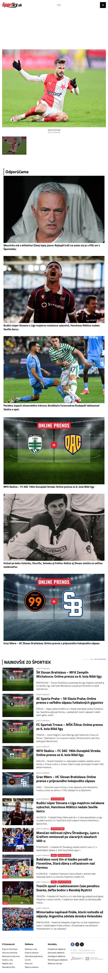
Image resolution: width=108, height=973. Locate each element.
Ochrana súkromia (9, 952)
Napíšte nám (7, 963)
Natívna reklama (32, 967)
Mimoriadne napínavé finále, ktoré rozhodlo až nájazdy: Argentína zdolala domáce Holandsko (69, 914)
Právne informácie (9, 949)
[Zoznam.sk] (78, 959)
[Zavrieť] (103, 5)
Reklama (29, 944)
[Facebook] (73, 945)
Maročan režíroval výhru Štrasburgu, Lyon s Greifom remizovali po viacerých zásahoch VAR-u (67, 837)
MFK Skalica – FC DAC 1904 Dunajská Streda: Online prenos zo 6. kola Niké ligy (68, 753)
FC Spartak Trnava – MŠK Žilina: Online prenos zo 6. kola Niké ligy (69, 727)
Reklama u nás (31, 949)
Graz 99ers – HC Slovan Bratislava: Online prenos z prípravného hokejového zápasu (66, 779)
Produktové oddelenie (57, 949)
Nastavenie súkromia (11, 956)
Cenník (28, 959)
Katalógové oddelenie (56, 956)
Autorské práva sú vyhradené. (83, 952)
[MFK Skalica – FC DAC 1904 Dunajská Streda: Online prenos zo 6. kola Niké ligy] (17, 757)
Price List (28, 963)
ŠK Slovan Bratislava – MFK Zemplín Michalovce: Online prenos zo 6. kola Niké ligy (69, 674)
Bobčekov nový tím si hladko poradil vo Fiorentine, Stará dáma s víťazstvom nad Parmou (65, 863)
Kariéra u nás (7, 959)
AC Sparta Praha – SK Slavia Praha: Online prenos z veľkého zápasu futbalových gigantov (69, 701)
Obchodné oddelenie (56, 952)
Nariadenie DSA (8, 967)
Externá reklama (32, 952)
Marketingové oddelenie (58, 959)
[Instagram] (77, 945)
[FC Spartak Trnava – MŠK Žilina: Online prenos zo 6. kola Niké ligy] (17, 731)
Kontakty (52, 944)
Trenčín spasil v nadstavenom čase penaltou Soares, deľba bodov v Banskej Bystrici (67, 888)
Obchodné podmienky (34, 956)
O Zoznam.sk (8, 944)
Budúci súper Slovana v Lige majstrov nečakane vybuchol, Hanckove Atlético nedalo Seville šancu (70, 807)
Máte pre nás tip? (55, 963)
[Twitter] (82, 945)
